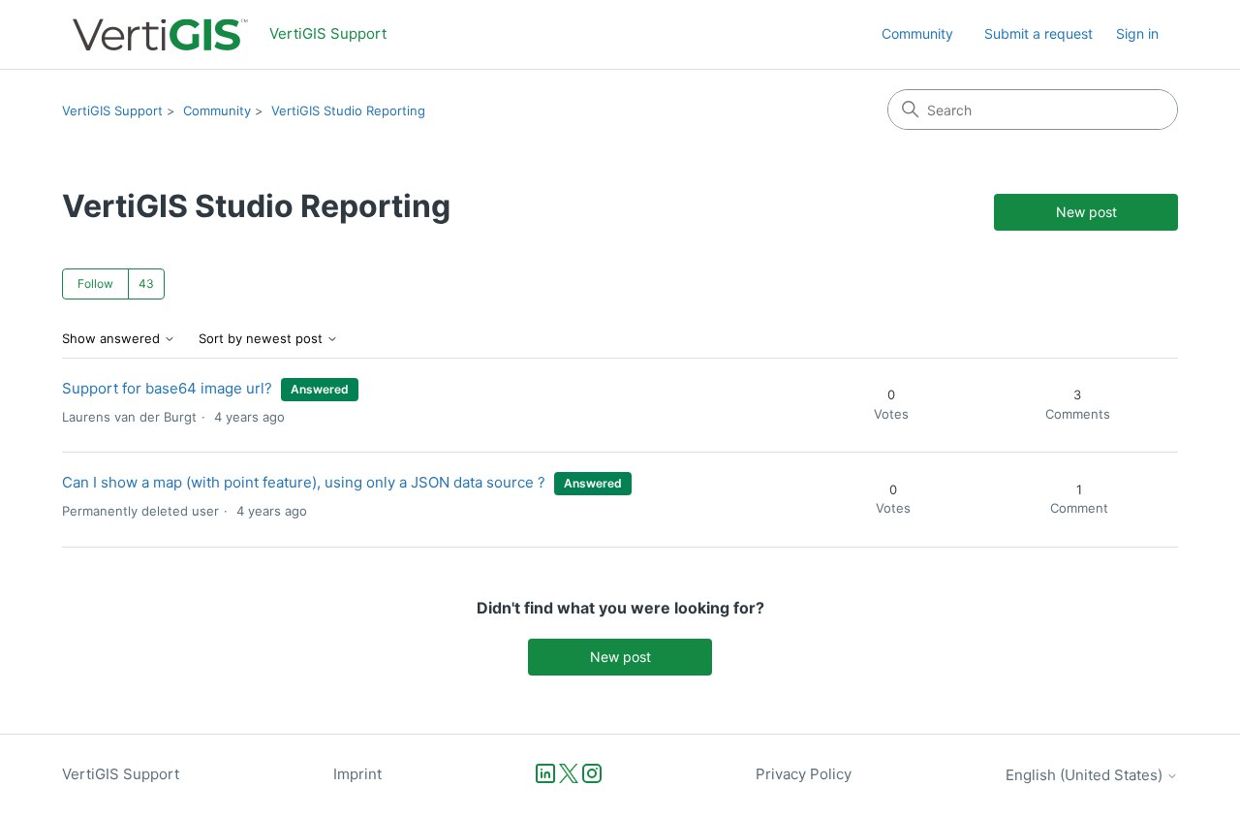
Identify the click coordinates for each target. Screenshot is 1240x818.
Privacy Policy (804, 774)
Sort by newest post (262, 338)
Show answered (113, 338)
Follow (95, 283)
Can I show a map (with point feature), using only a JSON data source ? (303, 482)
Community (917, 33)
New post (1086, 212)
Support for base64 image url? (167, 388)
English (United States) (1086, 775)
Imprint (357, 774)
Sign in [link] (1137, 33)
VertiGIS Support (112, 110)
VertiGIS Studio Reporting (348, 110)
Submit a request (1038, 33)
